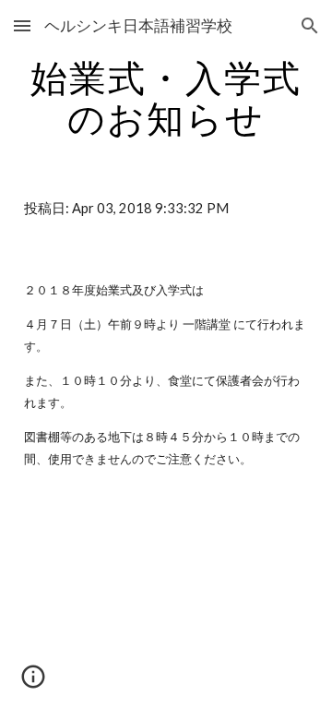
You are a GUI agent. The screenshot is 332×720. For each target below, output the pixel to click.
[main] (166, 98)
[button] (22, 25)
